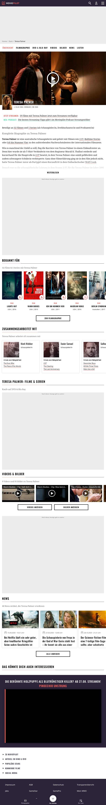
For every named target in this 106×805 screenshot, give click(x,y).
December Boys (90, 363)
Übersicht (8, 47)
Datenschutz (58, 784)
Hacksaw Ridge (77, 306)
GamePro (57, 791)
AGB (31, 784)
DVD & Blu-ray (40, 47)
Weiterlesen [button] (53, 172)
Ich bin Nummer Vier (17, 142)
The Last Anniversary (52, 369)
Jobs (7, 791)
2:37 (81, 139)
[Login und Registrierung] (96, 3)
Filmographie (23, 47)
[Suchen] (90, 3)
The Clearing (48, 366)
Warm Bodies (33, 306)
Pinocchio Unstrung (53, 686)
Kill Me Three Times (91, 366)
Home (4, 41)
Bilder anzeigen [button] (71, 507)
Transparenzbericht (85, 784)
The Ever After (9, 363)
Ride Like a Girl (89, 369)
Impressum (10, 784)
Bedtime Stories (92, 139)
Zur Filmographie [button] (53, 318)
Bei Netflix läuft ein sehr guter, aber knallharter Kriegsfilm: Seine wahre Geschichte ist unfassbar (20, 641)
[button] (25, 801)
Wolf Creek (90, 162)
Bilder (63, 47)
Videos (53, 47)
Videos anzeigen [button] (35, 507)
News (71, 47)
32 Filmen (19, 127)
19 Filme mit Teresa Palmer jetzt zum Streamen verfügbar (49, 115)
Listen (80, 47)
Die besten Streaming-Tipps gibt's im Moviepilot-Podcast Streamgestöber (54, 119)
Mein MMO (82, 791)
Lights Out (12, 306)
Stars (11, 41)
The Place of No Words (12, 366)
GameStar (33, 791)
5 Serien (32, 127)
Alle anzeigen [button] (53, 653)
